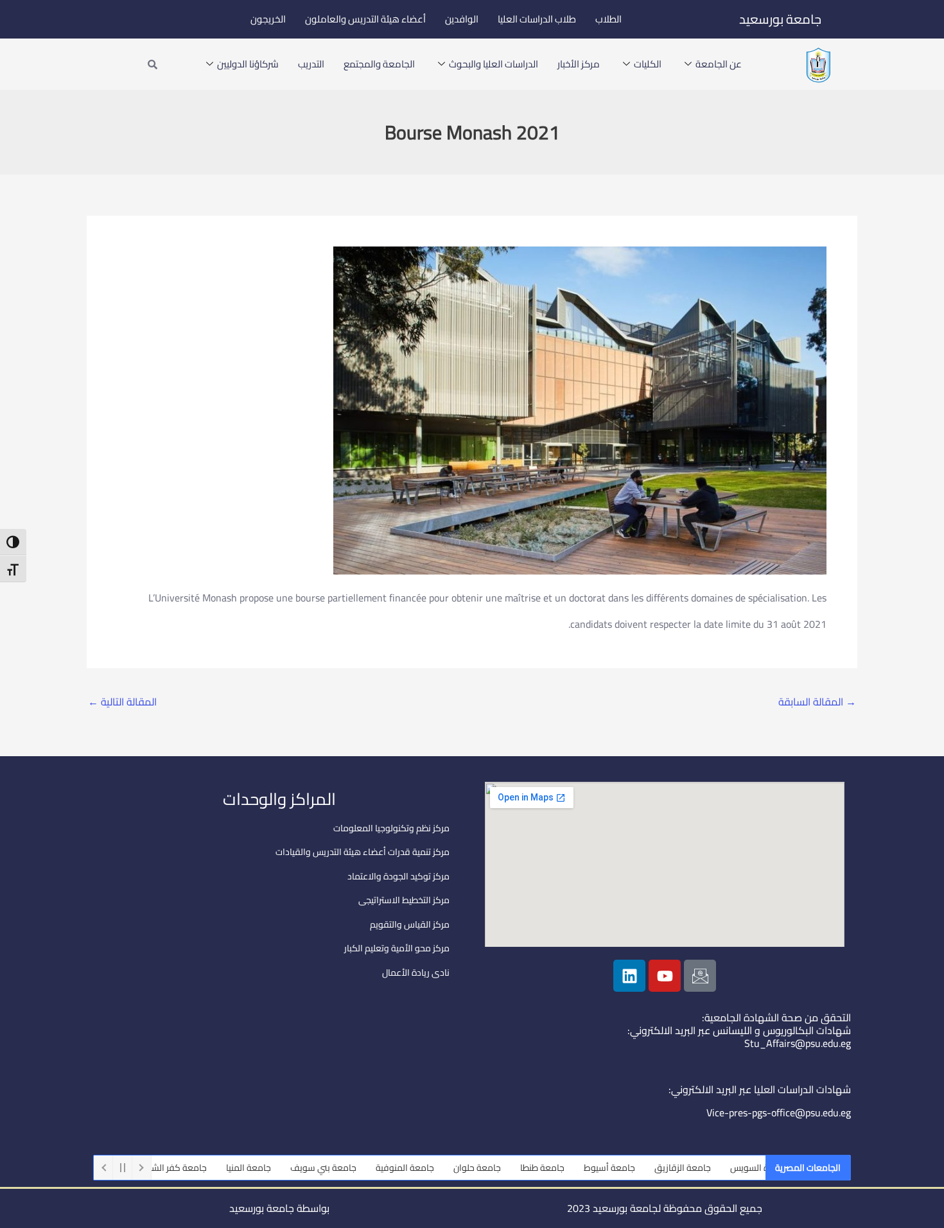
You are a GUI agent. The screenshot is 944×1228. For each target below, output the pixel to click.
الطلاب (608, 19)
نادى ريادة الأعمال (416, 972)
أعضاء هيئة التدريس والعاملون (365, 19)
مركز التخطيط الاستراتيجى (404, 900)
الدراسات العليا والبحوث (493, 64)
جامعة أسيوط (642, 1167)
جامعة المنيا (281, 1167)
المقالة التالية (122, 701)
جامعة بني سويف (356, 1167)
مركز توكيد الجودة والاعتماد (398, 876)
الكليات (647, 64)
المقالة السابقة (817, 701)
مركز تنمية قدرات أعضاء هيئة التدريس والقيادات (362, 851)
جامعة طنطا (575, 1167)
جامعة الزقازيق (715, 1167)
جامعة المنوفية (437, 1167)
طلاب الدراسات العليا (537, 19)
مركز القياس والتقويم (410, 924)
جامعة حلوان (510, 1167)
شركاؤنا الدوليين (248, 64)
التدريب (311, 64)
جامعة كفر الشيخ (208, 1167)
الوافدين (461, 19)
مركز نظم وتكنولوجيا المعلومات (391, 828)
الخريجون (268, 19)
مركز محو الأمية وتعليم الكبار (397, 948)
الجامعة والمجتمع (379, 64)
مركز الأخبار (578, 64)
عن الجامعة (718, 64)
